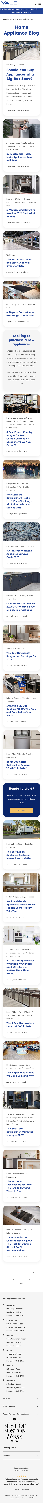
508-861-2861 (18, 1361)
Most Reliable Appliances (17, 146)
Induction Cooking (13, 1233)
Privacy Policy (24, 1495)
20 (21, 1283)
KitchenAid (17, 1012)
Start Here (21, 810)
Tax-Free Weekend (27, 546)
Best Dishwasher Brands (22, 754)
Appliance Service (13, 143)
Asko (8, 1015)
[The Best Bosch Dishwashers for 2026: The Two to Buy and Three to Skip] (21, 1176)
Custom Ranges (12, 428)
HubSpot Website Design (17, 1498)
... (34, 1279)
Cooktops (26, 1230)
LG (19, 1019)
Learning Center (9, 19)
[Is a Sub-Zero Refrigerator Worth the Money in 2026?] (21, 1118)
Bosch (8, 754)
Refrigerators (11, 484)
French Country (20, 421)
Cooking (11, 701)
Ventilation (22, 304)
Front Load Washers (13, 199)
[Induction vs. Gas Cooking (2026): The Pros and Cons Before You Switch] (21, 700)
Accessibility (34, 1495)
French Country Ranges (26, 424)
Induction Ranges (29, 698)
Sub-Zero (10, 1114)
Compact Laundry (13, 202)
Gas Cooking (11, 304)
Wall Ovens (10, 255)
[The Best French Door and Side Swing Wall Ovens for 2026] (21, 254)
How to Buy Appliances (15, 65)
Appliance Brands (13, 956)
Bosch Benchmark (20, 1174)
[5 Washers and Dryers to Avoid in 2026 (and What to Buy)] (21, 201)
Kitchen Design (12, 897)
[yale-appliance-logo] (13, 4)
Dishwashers (11, 596)
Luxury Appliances (27, 897)
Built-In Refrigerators (26, 1121)
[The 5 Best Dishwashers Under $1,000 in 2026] (21, 1013)
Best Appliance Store (14, 844)
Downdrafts (21, 648)
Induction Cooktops (13, 698)
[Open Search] (35, 4)
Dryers (26, 199)
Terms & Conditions (11, 1495)
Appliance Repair (28, 143)
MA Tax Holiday (12, 546)
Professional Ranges (14, 418)
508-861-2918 (18, 1391)
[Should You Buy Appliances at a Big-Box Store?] (21, 78)
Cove (14, 599)
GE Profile (27, 1012)
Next (34, 1272)
